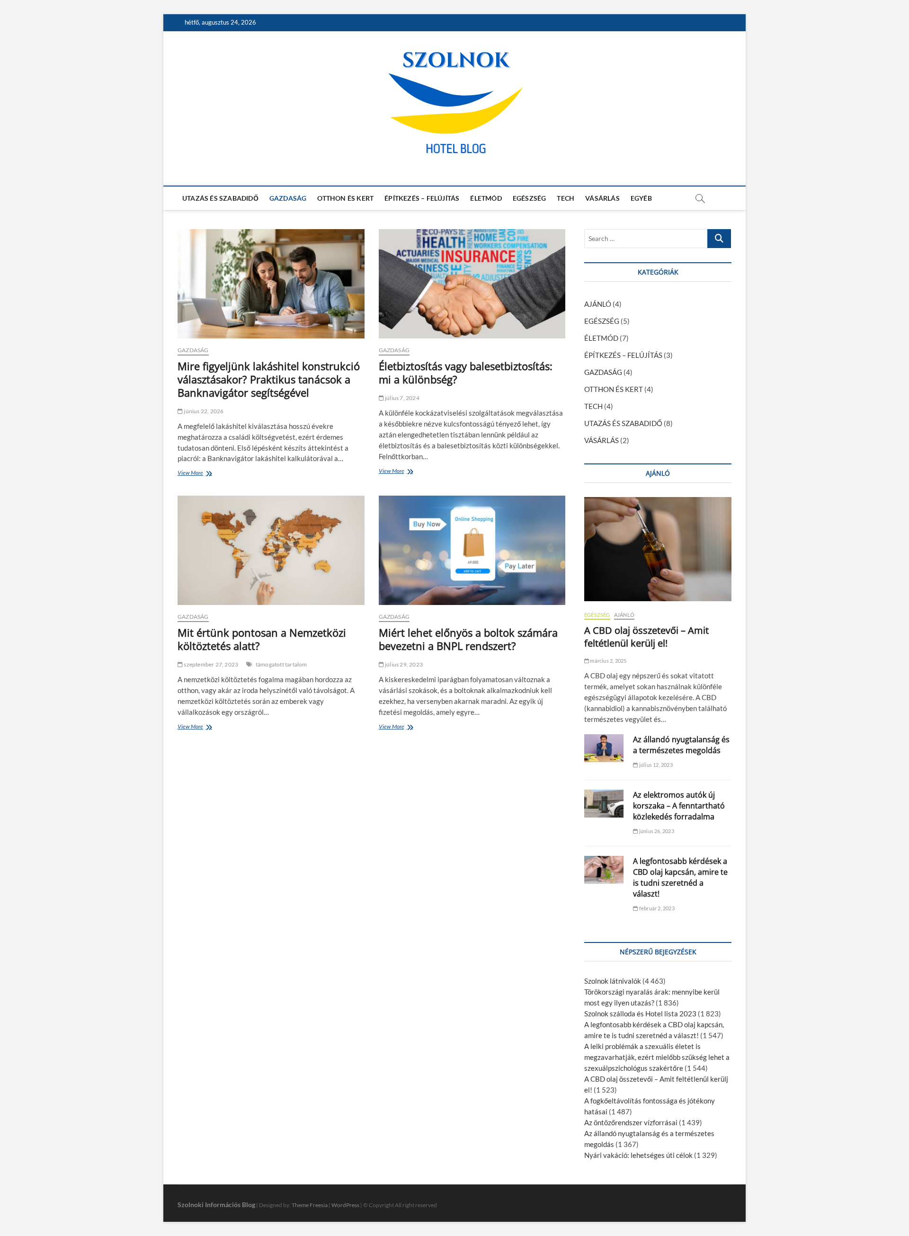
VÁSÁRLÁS (602, 198)
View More (193, 474)
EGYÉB (641, 198)
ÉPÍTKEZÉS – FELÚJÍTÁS (421, 198)
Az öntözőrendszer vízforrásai (630, 1122)
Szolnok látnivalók (612, 981)
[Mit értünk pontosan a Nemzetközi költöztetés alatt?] (271, 550)
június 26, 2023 (656, 831)
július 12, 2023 (655, 765)
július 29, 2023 (403, 664)
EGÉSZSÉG (529, 198)
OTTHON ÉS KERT (345, 198)
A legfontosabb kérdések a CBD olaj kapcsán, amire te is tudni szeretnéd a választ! (680, 877)
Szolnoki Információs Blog (216, 1204)
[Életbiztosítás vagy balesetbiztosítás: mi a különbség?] (472, 283)
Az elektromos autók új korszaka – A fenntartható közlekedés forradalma (679, 806)
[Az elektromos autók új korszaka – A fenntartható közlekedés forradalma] (604, 804)
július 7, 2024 (401, 397)
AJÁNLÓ (597, 304)
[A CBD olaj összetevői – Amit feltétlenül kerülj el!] (657, 549)
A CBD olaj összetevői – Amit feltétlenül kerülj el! (646, 636)
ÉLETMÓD (485, 198)
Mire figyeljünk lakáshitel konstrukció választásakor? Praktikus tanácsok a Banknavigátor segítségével (269, 379)
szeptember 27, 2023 (210, 664)
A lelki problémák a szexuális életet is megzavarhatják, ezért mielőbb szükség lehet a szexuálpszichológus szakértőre (657, 1057)
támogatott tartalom (281, 664)
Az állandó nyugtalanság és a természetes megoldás (681, 745)
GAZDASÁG (288, 198)
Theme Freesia (310, 1205)
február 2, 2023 (656, 908)
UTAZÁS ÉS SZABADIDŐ (220, 198)
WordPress (345, 1205)
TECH (565, 198)
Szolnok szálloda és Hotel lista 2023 (640, 1013)
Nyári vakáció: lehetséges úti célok (638, 1155)
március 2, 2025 (607, 661)
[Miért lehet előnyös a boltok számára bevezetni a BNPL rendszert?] (472, 550)
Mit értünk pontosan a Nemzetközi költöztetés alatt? (262, 639)
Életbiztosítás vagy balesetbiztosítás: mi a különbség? (466, 372)
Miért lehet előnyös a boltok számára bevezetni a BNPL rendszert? (468, 639)
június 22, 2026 (203, 411)
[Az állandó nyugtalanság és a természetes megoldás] (604, 748)
